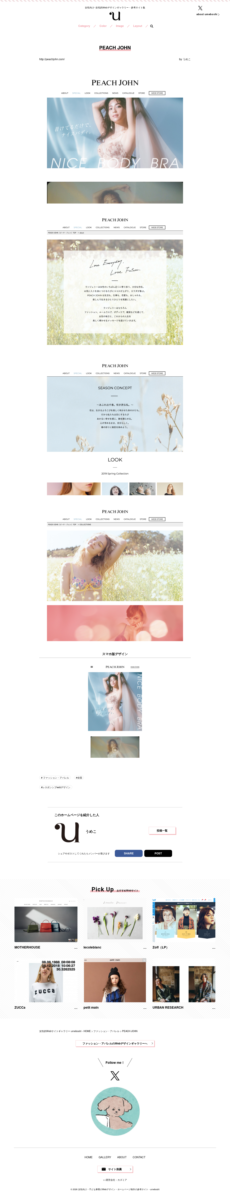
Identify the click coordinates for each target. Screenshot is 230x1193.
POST (158, 853)
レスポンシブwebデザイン (56, 787)
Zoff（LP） (161, 947)
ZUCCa (19, 1007)
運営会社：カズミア (116, 1179)
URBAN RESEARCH (168, 1007)
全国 (79, 777)
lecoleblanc (92, 947)
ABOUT (122, 1157)
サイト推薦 (115, 1169)
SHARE (129, 853)
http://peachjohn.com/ (52, 59)
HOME (89, 1157)
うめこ (187, 59)
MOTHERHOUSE (27, 947)
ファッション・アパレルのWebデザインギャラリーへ (115, 1043)
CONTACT (139, 1157)
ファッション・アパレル (55, 777)
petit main (91, 1007)
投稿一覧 (162, 830)
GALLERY (105, 1157)
